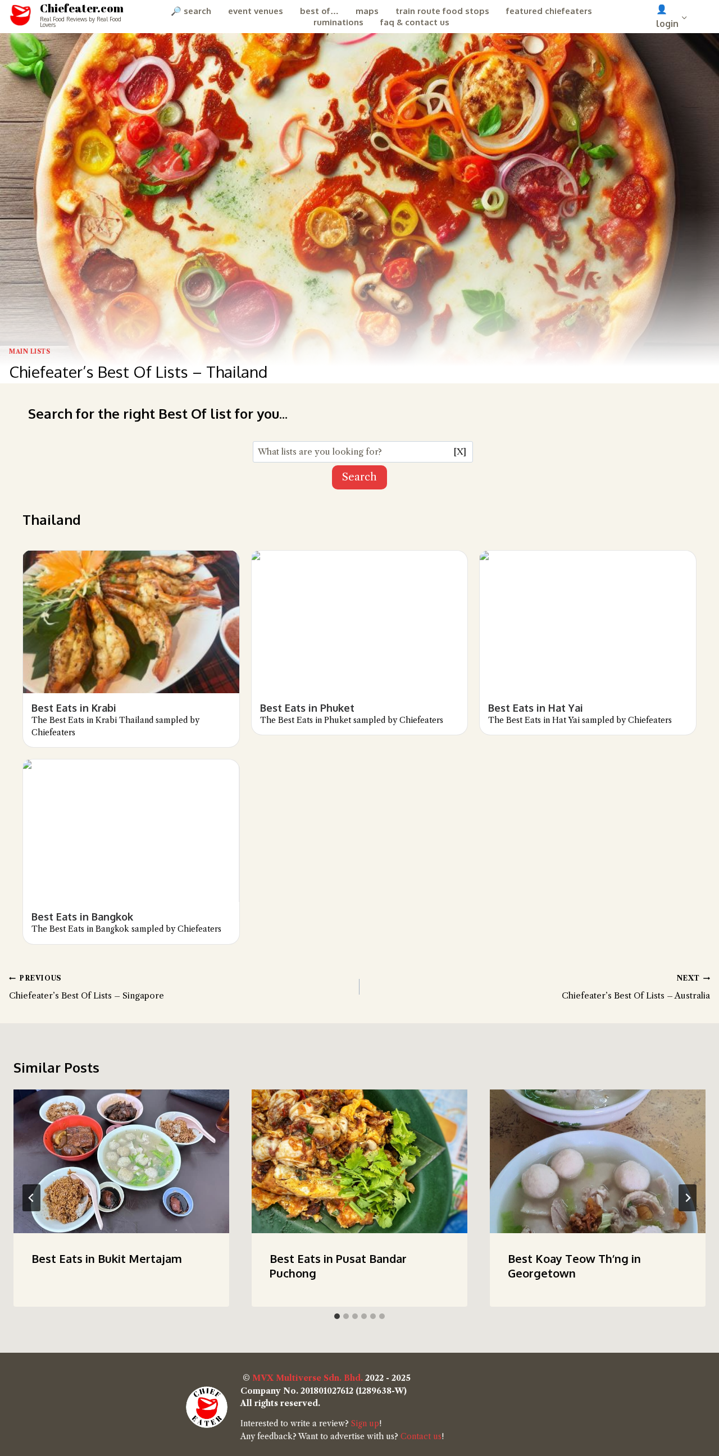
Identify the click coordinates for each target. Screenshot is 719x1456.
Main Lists (29, 351)
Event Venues (255, 11)
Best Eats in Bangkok (82, 916)
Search (359, 477)
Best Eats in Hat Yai (535, 708)
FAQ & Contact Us (414, 22)
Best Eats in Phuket (307, 708)
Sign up (365, 1423)
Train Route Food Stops (442, 11)
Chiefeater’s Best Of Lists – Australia (636, 987)
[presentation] (121, 1161)
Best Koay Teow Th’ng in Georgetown (574, 1265)
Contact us (421, 1436)
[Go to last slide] (31, 1197)
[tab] (337, 1316)
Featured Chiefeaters (549, 11)
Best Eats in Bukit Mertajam (106, 1258)
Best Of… (319, 11)
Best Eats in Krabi (73, 708)
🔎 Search (191, 11)
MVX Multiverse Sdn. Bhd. (307, 1378)
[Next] (688, 1197)
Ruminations (338, 22)
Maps (367, 11)
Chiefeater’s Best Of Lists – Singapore (86, 987)
